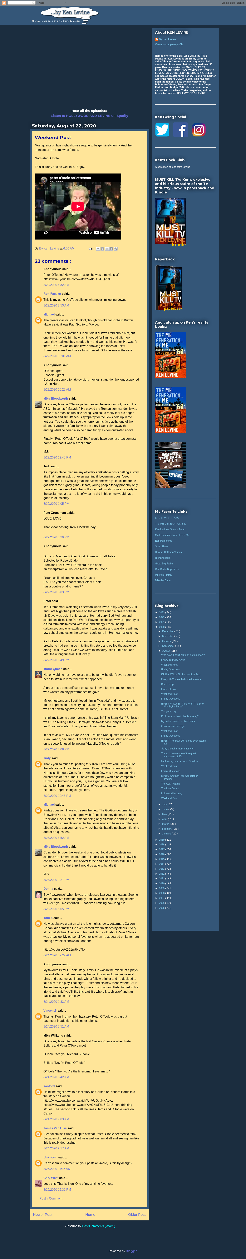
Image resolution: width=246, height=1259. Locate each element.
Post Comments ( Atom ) (98, 1226)
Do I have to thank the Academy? (180, 716)
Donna (48, 888)
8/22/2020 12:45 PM (57, 457)
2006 (162, 902)
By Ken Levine (167, 39)
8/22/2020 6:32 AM (56, 285)
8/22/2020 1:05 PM (56, 503)
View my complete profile (169, 44)
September (168, 645)
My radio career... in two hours (178, 721)
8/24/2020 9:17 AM (56, 1148)
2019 (162, 839)
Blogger (131, 1251)
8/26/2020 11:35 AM (57, 1169)
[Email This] (98, 249)
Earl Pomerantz (163, 540)
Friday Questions (170, 669)
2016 (162, 854)
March (166, 823)
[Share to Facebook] (111, 249)
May (165, 814)
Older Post (137, 1215)
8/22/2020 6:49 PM (56, 660)
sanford (49, 1086)
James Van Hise (55, 1128)
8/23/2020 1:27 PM (56, 879)
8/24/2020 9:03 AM (56, 1119)
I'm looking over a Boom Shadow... (180, 761)
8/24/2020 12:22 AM (57, 955)
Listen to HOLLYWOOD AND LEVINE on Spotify (89, 116)
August (166, 650)
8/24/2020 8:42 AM (56, 1077)
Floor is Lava (168, 689)
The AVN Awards (170, 783)
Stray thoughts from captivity (177, 748)
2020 (162, 627)
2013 (162, 868)
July (165, 804)
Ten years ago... (170, 711)
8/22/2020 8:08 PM (56, 749)
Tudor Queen (53, 669)
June (165, 809)
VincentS (50, 1010)
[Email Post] (90, 248)
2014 (162, 863)
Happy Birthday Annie (173, 659)
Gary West (51, 1178)
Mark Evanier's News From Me (172, 535)
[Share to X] (107, 249)
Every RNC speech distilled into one (181, 679)
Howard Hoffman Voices (168, 552)
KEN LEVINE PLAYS (167, 518)
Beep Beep (167, 684)
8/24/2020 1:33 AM (56, 1001)
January (167, 833)
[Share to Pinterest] (116, 249)
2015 (162, 859)
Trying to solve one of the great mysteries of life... (178, 755)
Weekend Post (169, 664)
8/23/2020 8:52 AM (56, 837)
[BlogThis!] (102, 249)
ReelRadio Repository (167, 569)
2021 (162, 622)
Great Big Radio (164, 563)
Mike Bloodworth (56, 398)
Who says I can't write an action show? (183, 654)
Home (90, 1215)
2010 (162, 883)
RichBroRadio (162, 557)
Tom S (48, 917)
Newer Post (42, 1215)
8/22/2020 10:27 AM (57, 389)
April (165, 819)
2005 (162, 907)
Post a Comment (51, 1198)
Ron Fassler (52, 293)
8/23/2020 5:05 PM (56, 909)
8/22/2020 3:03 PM (56, 592)
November (168, 636)
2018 (162, 844)
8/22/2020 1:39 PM (56, 537)
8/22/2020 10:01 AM (57, 356)
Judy (47, 758)
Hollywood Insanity (171, 793)
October (167, 641)
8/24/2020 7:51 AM (56, 1026)
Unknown (50, 1157)
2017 (162, 849)
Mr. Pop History (163, 574)
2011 (162, 878)
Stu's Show (161, 546)
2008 (162, 893)
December (168, 631)
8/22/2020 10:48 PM (57, 795)
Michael (49, 314)
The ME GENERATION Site (170, 523)
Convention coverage (173, 726)
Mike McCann (162, 580)
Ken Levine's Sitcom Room (170, 529)
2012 (162, 873)
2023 (162, 612)
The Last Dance (170, 788)
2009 (162, 888)
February (167, 828)
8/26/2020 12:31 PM (57, 1189)
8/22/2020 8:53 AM (56, 305)
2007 (162, 898)
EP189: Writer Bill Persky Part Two (180, 674)
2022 (162, 617)
